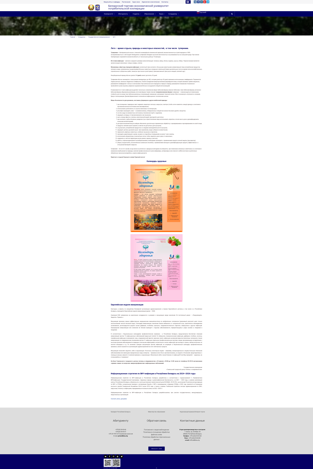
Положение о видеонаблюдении (156, 430)
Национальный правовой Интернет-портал (192, 412)
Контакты (165, 2)
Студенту (136, 14)
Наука (161, 14)
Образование (149, 14)
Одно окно (136, 2)
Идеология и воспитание (151, 2)
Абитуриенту (123, 14)
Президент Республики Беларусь (120, 412)
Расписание (126, 2)
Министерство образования (156, 412)
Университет (108, 14)
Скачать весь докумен (119, 399)
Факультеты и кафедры (112, 2)
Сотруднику (172, 14)
